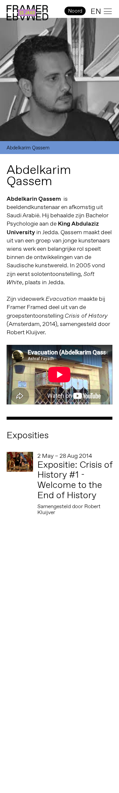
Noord (75, 10)
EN (96, 11)
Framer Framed (27, 13)
